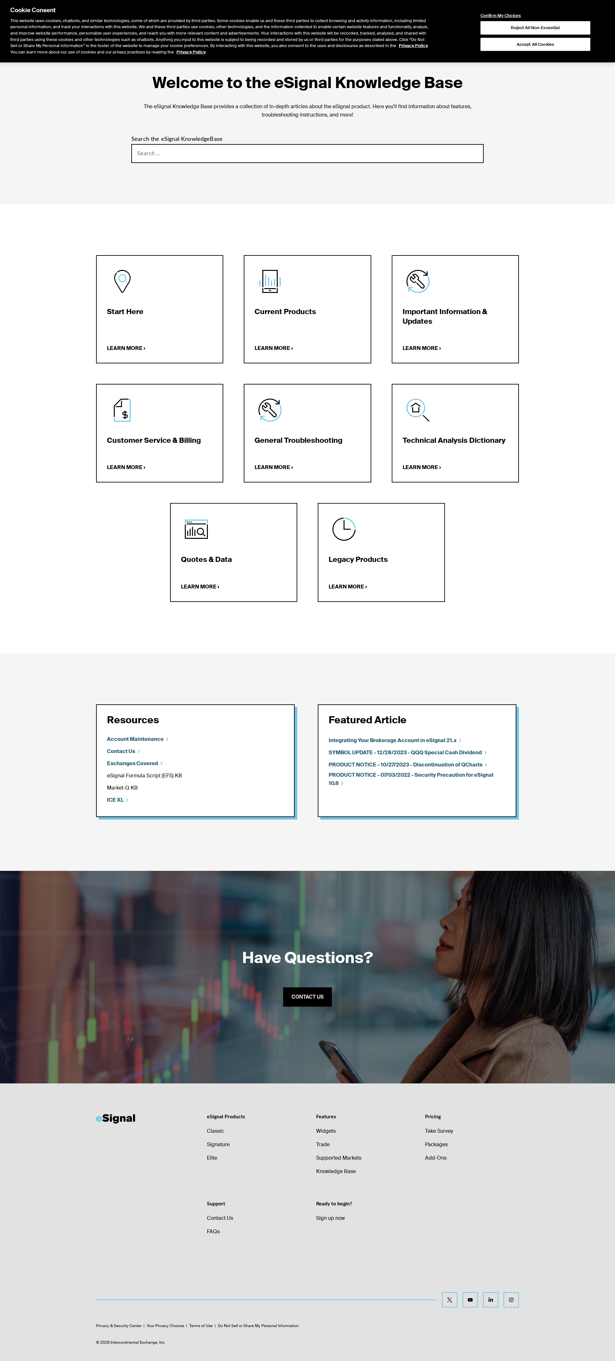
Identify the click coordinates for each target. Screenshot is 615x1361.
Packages (436, 1144)
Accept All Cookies (535, 44)
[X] (449, 1300)
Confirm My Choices (500, 15)
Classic (215, 1131)
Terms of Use (201, 1325)
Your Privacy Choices (165, 1325)
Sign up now (330, 1218)
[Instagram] (511, 1300)
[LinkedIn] (490, 1300)
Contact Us (220, 1218)
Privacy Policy (413, 45)
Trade (323, 1144)
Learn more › (126, 348)
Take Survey (439, 1131)
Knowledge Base (336, 1171)
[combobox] (307, 153)
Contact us (307, 996)
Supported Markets (338, 1157)
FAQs (213, 1231)
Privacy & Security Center (119, 1325)
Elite (212, 1157)
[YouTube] (470, 1300)
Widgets (326, 1131)
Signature (218, 1144)
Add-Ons (436, 1157)
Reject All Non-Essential (535, 27)
